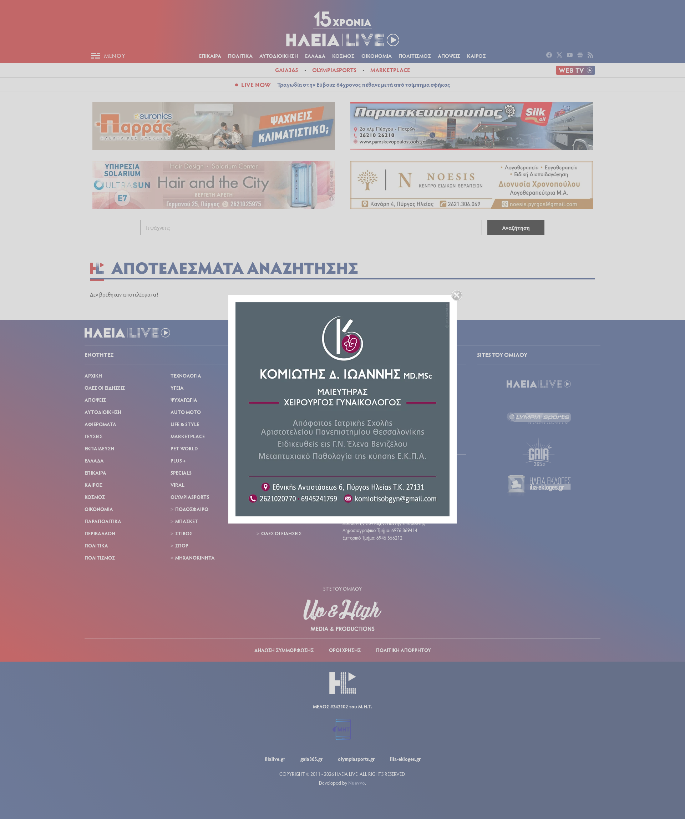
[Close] (456, 295)
